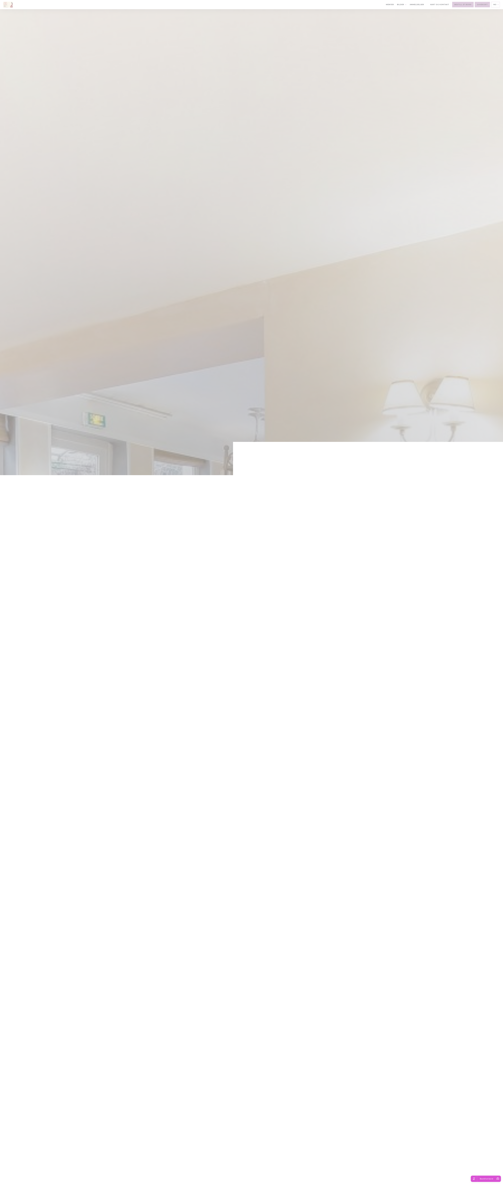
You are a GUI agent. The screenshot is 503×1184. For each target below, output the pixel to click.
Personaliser (275, 592)
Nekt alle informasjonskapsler (253, 592)
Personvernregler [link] (252, 596)
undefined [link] (252, 599)
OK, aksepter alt (230, 592)
